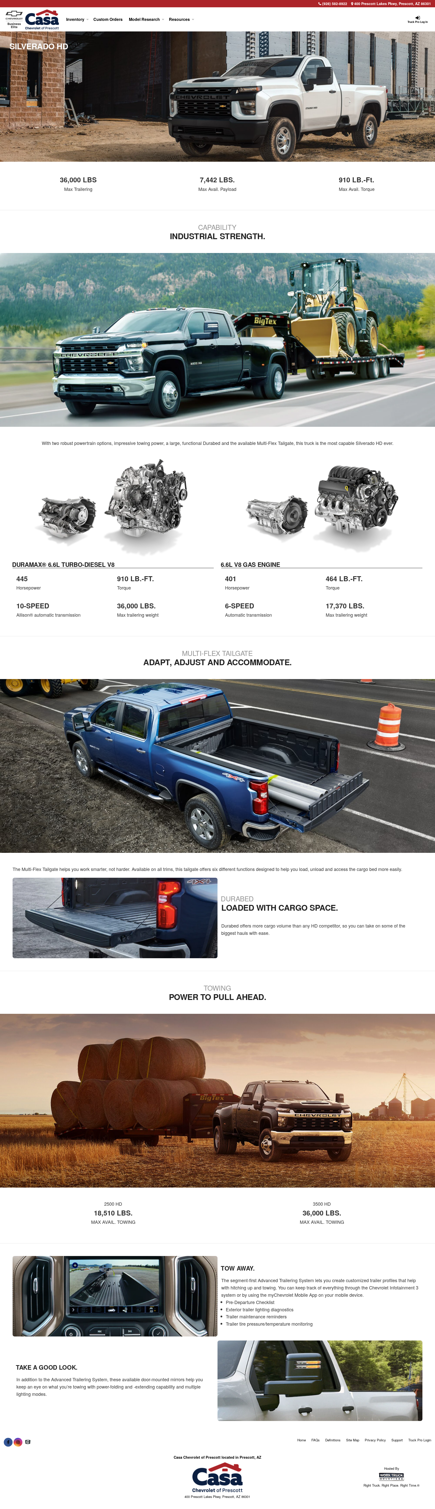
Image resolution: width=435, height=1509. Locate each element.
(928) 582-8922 (334, 3)
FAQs (315, 1440)
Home (301, 1440)
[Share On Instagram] (18, 1442)
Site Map (352, 1440)
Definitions (333, 1440)
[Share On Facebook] (8, 1442)
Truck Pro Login (419, 1440)
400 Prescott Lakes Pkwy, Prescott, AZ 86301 (392, 3)
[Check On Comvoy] (27, 1442)
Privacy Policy (375, 1440)
